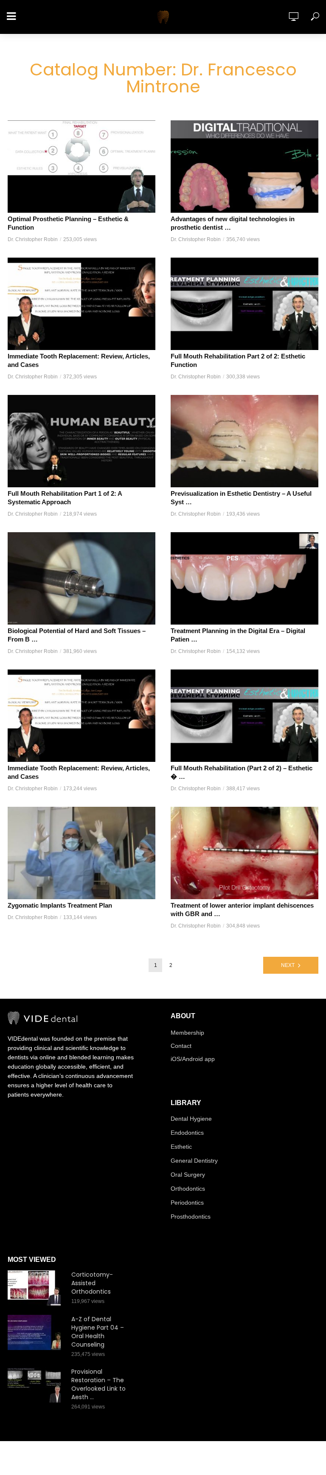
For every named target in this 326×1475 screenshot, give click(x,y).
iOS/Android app (193, 1059)
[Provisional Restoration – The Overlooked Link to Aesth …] (36, 1385)
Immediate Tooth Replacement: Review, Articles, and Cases (79, 360)
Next (288, 965)
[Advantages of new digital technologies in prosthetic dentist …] (244, 166)
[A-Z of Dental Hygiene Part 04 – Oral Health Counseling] (36, 1332)
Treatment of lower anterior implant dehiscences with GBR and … (242, 909)
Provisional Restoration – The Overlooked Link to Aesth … (98, 1384)
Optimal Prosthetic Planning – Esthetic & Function (68, 223)
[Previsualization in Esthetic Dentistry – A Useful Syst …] (244, 441)
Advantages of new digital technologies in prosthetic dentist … (233, 223)
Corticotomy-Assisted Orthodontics (92, 1283)
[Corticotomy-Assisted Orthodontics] (36, 1288)
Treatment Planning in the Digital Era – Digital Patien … (238, 635)
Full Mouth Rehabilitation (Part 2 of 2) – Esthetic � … (241, 772)
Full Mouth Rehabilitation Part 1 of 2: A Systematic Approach (65, 498)
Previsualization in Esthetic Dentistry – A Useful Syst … (241, 498)
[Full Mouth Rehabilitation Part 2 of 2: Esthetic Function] (244, 304)
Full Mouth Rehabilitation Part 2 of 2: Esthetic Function (238, 360)
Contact (181, 1045)
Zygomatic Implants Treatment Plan (60, 905)
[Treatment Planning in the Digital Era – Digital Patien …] (244, 578)
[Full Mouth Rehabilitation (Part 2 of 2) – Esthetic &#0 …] (244, 715)
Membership (187, 1032)
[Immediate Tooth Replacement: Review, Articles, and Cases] (81, 304)
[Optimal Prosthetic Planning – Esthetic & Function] (81, 166)
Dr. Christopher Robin (33, 239)
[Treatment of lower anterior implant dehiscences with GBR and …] (244, 853)
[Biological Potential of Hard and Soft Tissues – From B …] (81, 578)
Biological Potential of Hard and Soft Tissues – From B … (77, 635)
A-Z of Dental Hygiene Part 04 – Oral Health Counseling (97, 1332)
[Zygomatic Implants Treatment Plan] (81, 853)
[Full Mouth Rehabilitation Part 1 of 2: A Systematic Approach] (81, 441)
